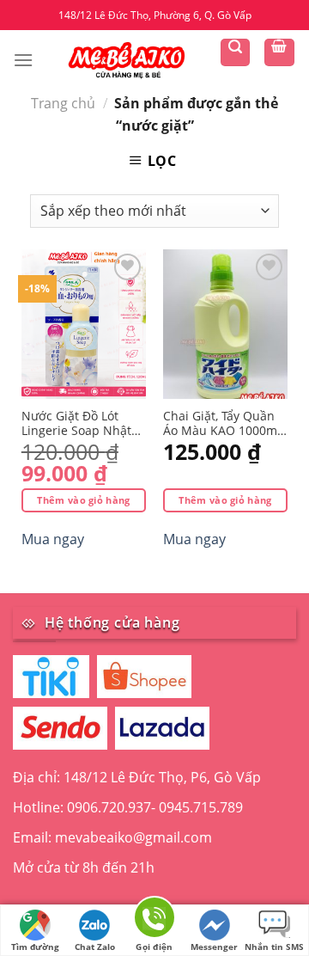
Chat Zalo (95, 947)
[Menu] (23, 60)
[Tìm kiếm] (235, 52)
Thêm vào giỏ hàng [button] (83, 499)
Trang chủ (63, 103)
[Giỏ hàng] (279, 52)
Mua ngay (52, 539)
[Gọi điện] (154, 920)
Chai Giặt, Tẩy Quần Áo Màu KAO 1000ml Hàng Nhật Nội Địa (222, 424)
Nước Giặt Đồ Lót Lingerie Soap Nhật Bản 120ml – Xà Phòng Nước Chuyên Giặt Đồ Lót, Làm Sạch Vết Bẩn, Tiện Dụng (83, 424)
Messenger (214, 947)
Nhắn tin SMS (274, 947)
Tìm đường (35, 947)
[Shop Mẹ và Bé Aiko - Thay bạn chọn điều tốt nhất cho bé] (126, 59)
